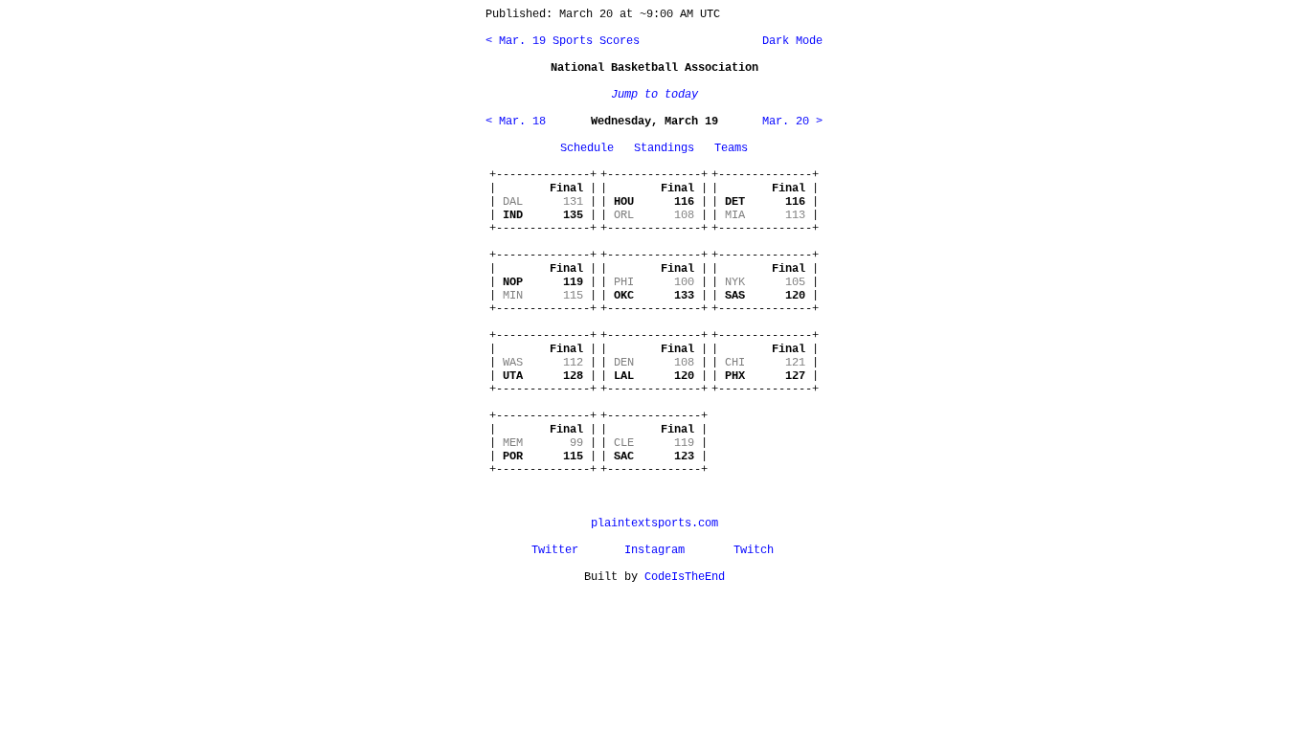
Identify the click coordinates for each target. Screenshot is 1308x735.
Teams (731, 148)
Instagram (654, 550)
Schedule (587, 148)
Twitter (554, 550)
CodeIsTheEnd (684, 577)
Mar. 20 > (792, 121)
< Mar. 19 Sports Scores (562, 41)
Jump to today (654, 94)
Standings (664, 148)
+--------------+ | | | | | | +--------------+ (543, 201)
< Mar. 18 (515, 121)
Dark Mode (789, 41)
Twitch (753, 550)
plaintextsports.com (654, 523)
